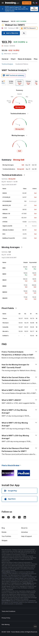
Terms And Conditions (8, 611)
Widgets (4, 540)
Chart (13, 59)
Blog (3, 528)
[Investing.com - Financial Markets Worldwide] (12, 3)
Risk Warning (5, 624)
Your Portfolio (6, 536)
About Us (24, 528)
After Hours (7, 53)
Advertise (24, 532)
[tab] (11, 83)
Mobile (4, 532)
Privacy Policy (6, 618)
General (5, 59)
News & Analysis (24, 59)
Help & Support (26, 536)
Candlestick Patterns (21, 64)
